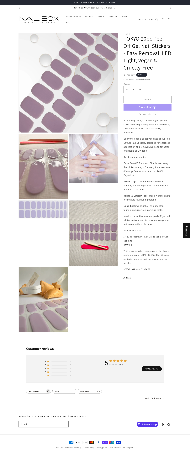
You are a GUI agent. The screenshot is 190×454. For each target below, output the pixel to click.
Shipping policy (129, 448)
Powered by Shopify (74, 448)
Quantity (127, 84)
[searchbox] (36, 391)
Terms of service (114, 448)
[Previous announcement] (19, 8)
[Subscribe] (65, 424)
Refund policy (89, 448)
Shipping (127, 79)
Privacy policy (102, 448)
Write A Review (151, 369)
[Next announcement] (170, 8)
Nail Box (64, 448)
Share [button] (128, 278)
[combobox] (64, 391)
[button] (73, 16)
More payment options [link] (147, 114)
